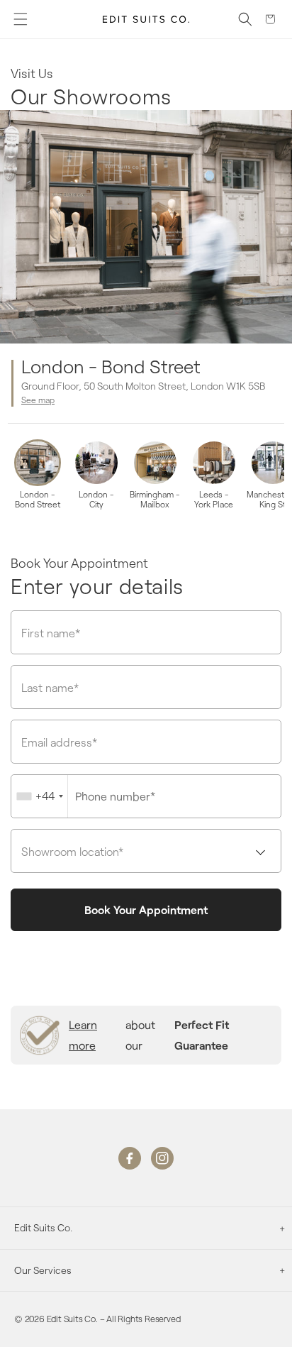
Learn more (83, 1035)
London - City (96, 499)
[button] (20, 19)
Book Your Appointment (146, 909)
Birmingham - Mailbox (155, 499)
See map (38, 400)
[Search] (245, 19)
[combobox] (39, 796)
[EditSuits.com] (146, 19)
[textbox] (146, 851)
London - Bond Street (37, 499)
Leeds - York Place (213, 499)
